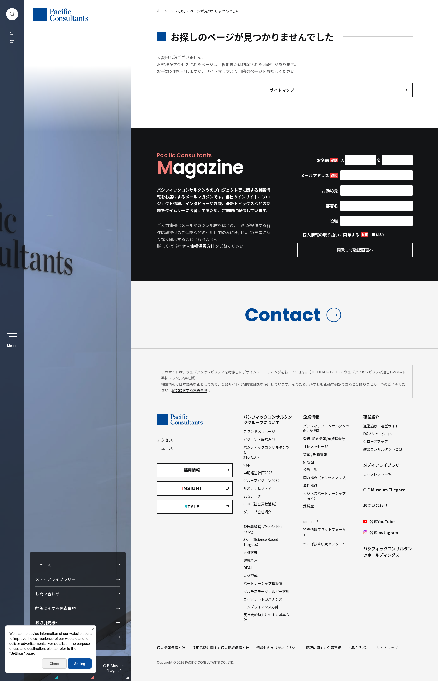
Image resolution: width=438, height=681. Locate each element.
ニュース (43, 565)
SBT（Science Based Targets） (260, 542)
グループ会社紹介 (257, 511)
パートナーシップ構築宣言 (264, 583)
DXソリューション (378, 433)
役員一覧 (310, 469)
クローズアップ (375, 441)
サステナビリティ (257, 488)
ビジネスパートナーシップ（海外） (324, 496)
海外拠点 (310, 485)
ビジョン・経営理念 (259, 439)
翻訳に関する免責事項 (55, 608)
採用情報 (192, 470)
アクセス (165, 440)
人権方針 (250, 552)
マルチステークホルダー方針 (266, 591)
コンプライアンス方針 (261, 606)
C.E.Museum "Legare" (385, 490)
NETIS (308, 521)
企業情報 (311, 417)
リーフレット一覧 (377, 474)
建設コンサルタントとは (382, 449)
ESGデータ (252, 496)
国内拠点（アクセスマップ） (326, 477)
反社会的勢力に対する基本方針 (266, 617)
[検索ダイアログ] (12, 14)
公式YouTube (382, 521)
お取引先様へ (47, 622)
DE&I (247, 567)
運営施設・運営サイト (381, 425)
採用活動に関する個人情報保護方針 (220, 647)
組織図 (308, 462)
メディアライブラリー (55, 579)
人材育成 (250, 575)
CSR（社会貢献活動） (261, 503)
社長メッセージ (315, 446)
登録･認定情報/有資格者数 (324, 438)
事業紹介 (371, 417)
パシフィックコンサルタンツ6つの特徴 (326, 428)
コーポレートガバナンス (262, 599)
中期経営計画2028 (258, 472)
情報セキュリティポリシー (277, 647)
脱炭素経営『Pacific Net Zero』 (262, 529)
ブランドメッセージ (259, 431)
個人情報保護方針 (198, 246)
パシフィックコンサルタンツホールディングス (387, 551)
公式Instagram (383, 532)
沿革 (246, 464)
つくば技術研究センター (322, 543)
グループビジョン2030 (261, 480)
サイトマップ (282, 90)
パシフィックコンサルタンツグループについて (267, 419)
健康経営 (250, 560)
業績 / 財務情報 (315, 454)
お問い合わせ (47, 594)
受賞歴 (308, 505)
